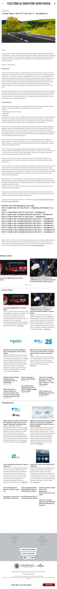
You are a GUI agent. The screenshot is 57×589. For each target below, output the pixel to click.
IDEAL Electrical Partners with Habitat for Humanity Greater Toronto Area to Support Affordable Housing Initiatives (15, 422)
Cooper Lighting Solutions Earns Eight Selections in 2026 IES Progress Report (29, 489)
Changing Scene (8, 402)
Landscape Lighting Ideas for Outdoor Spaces (11, 279)
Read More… (20, 325)
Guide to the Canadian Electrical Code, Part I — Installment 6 (30, 221)
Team (14, 540)
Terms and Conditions (42, 540)
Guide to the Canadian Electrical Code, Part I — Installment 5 (30, 218)
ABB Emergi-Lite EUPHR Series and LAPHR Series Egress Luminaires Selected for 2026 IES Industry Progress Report (43, 279)
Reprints (42, 536)
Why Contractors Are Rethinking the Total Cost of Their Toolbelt (46, 392)
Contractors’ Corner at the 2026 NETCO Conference (42, 465)
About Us (15, 536)
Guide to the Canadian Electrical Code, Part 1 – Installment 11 (31, 232)
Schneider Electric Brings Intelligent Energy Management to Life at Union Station (14, 351)
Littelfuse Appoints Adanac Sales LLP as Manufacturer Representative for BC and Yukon (47, 491)
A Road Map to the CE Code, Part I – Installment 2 (26, 212)
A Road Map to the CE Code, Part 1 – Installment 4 (26, 216)
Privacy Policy (42, 538)
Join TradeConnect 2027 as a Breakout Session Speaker (29, 497)
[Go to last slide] (2, 271)
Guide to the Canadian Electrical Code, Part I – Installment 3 (30, 214)
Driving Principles (14, 538)
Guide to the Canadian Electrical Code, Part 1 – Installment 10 (31, 229)
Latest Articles (5, 10)
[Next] (55, 271)
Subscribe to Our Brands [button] (28, 549)
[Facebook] (24, 557)
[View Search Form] (2, 3)
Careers (14, 542)
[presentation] (13, 268)
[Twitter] (28, 557)
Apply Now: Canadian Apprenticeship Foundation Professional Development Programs (47, 502)
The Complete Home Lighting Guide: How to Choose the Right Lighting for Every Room (29, 388)
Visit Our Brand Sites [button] (28, 553)
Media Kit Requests (42, 542)
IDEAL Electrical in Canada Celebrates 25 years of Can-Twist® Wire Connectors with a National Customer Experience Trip (42, 352)
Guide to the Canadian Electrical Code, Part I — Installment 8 (30, 225)
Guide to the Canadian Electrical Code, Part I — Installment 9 (30, 227)
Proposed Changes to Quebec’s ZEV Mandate (28, 378)
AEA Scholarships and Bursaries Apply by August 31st (16, 465)
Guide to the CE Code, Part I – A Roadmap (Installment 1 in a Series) (27, 208)
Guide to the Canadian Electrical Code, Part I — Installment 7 (30, 223)
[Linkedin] (32, 557)
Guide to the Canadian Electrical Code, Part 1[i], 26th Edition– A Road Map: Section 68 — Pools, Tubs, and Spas (46, 380)
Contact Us (42, 544)
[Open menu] (55, 3)
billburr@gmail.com (39, 245)
